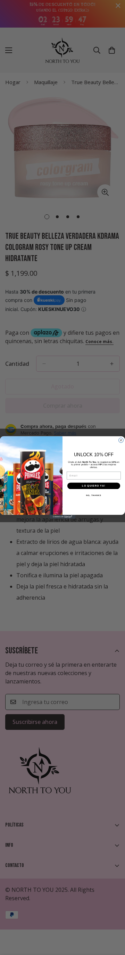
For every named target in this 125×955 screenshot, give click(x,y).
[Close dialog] (121, 440)
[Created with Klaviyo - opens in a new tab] (62, 517)
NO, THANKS (93, 495)
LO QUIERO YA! (93, 485)
